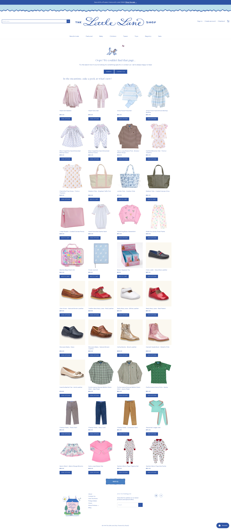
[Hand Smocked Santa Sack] (101, 216)
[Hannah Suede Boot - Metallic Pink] (158, 332)
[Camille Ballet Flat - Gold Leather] (72, 372)
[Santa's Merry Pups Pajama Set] (130, 451)
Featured (89, 36)
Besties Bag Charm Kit (67, 270)
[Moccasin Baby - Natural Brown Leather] (101, 332)
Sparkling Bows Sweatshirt (126, 231)
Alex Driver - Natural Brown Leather (71, 308)
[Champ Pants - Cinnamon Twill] (130, 412)
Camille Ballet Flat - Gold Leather (71, 387)
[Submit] (68, 21)
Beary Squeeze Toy (123, 270)
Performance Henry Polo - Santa (157, 387)
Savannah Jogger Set (153, 427)
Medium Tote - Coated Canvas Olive (158, 191)
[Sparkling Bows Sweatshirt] (130, 214)
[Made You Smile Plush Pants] (158, 216)
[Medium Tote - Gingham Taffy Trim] (101, 176)
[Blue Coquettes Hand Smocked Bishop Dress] (72, 136)
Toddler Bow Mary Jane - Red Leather (101, 308)
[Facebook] (161, 495)
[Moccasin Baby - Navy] (72, 332)
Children (113, 36)
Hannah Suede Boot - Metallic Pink (157, 347)
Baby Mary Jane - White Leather (128, 308)
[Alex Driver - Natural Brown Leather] (72, 293)
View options (65, 118)
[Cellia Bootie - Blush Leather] (130, 332)
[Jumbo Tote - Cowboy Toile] (130, 176)
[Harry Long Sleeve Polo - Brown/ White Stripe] (130, 136)
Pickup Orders (92, 501)
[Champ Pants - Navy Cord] (101, 412)
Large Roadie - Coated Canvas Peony (72, 231)
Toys (136, 36)
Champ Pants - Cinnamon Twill (127, 427)
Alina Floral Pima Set (124, 110)
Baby (101, 36)
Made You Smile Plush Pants (155, 231)
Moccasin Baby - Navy (67, 347)
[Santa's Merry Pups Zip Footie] (158, 451)
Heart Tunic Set (93, 110)
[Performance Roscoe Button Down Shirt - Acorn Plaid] (130, 372)
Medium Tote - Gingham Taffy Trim (99, 191)
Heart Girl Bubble (65, 110)
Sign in (199, 21)
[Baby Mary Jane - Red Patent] (158, 293)
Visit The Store (93, 498)
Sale (159, 36)
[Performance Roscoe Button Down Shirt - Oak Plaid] (101, 372)
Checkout (221, 21)
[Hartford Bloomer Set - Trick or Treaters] (158, 136)
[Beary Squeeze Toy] (130, 255)
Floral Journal (93, 270)
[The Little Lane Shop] (115, 21)
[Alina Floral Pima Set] (130, 96)
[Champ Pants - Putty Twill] (72, 412)
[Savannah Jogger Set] (158, 412)
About (90, 494)
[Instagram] (156, 495)
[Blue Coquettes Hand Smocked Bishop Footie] (101, 136)
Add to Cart (94, 199)
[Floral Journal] (101, 255)
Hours (90, 503)
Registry (148, 36)
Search (108, 71)
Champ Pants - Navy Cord (96, 427)
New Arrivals (74, 36)
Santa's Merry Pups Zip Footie (156, 466)
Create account (210, 21)
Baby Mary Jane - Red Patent (156, 308)
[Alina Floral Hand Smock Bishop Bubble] (158, 96)
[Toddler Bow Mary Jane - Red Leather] (101, 293)
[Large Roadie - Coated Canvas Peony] (72, 216)
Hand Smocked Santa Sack (97, 231)
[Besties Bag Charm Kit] (72, 255)
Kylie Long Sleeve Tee (95, 466)
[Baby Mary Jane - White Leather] (130, 293)
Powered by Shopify (123, 525)
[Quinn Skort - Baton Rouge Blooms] (72, 451)
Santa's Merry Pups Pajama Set (128, 466)
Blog (89, 507)
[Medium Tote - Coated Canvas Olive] (158, 176)
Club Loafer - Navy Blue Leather (156, 270)
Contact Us (121, 71)
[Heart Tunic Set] (101, 96)
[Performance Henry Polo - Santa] (158, 372)
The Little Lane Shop (111, 525)
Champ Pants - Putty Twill (68, 427)
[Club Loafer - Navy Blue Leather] (158, 255)
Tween (125, 36)
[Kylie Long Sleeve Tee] (101, 451)
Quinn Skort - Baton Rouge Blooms (71, 466)
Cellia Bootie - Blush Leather (126, 347)
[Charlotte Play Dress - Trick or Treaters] (72, 176)
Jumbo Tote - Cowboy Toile (126, 191)
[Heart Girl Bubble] (72, 96)
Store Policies (92, 505)
